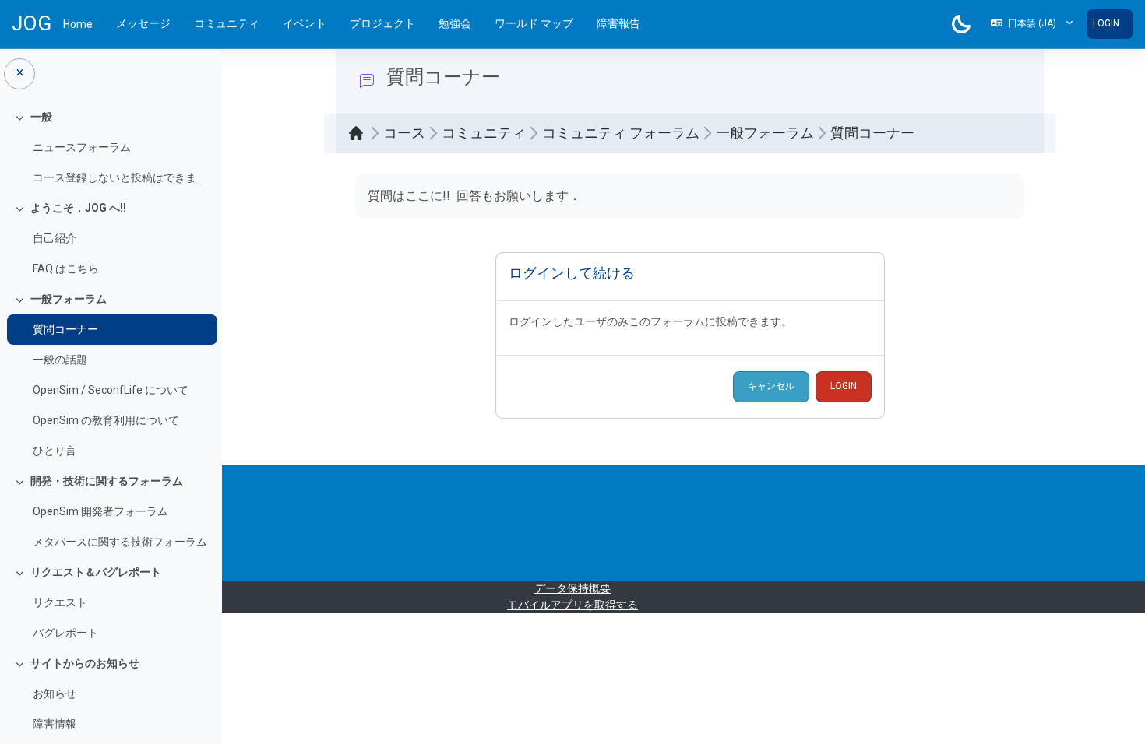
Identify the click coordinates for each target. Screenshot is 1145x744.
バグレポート (65, 632)
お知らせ (54, 693)
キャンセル (771, 386)
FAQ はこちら (66, 268)
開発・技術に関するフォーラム (106, 481)
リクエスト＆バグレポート (95, 572)
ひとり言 (54, 450)
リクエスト (60, 602)
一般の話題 (60, 359)
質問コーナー (65, 329)
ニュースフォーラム (82, 147)
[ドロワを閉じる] (19, 73)
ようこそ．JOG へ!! (78, 208)
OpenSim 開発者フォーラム (100, 511)
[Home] (360, 133)
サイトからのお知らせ (84, 663)
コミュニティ (226, 23)
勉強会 (455, 23)
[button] (1032, 24)
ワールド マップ (534, 23)
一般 (41, 117)
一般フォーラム (68, 299)
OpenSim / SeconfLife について (110, 390)
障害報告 (618, 23)
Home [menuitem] (78, 24)
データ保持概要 (572, 588)
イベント (304, 23)
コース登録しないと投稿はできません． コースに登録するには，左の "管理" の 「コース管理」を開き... (121, 177)
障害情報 (54, 724)
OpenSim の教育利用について (106, 420)
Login (1106, 23)
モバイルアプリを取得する (572, 604)
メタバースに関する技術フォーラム (120, 541)
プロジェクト (382, 23)
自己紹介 (54, 238)
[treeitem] (111, 147)
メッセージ (143, 23)
